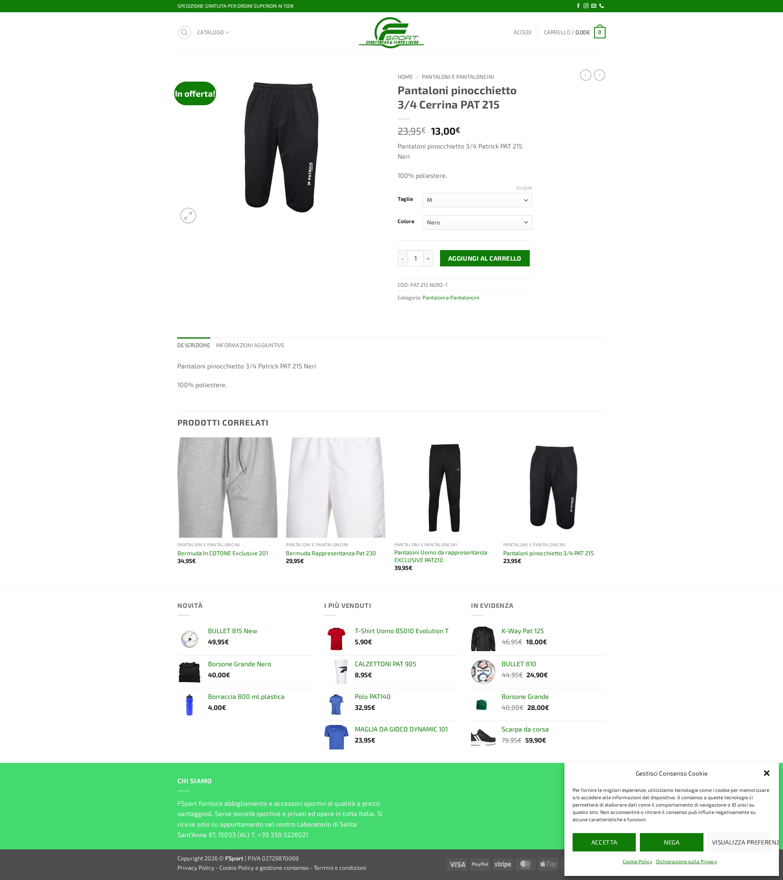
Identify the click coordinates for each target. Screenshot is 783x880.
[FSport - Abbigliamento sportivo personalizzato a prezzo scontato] (391, 32)
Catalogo (210, 32)
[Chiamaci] (601, 6)
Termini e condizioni (340, 867)
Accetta (604, 842)
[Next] (603, 512)
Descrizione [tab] (193, 345)
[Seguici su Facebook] (578, 6)
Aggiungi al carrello (485, 258)
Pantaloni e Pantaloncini (458, 76)
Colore (406, 221)
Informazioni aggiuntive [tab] (250, 345)
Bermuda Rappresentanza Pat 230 (331, 553)
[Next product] (585, 75)
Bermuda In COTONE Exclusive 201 (222, 553)
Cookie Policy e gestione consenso (264, 867)
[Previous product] (599, 75)
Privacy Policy (196, 867)
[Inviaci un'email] (593, 6)
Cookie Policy (637, 861)
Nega (672, 842)
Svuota (524, 188)
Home (405, 76)
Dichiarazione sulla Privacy (686, 861)
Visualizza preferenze (741, 842)
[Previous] (178, 512)
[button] (767, 773)
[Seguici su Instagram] (586, 6)
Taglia (405, 199)
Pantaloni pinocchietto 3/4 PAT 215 (548, 553)
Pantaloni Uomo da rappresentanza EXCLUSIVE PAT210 (440, 556)
